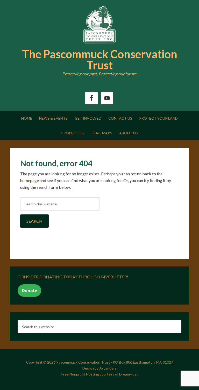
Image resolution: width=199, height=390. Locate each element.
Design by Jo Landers (99, 368)
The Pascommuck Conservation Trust (99, 59)
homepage (29, 180)
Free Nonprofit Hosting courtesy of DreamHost (99, 374)
